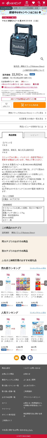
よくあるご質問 (29, 380)
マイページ (6, 409)
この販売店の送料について (33, 70)
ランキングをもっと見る (38, 268)
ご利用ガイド (7, 420)
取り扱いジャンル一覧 (10, 385)
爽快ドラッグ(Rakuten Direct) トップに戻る (25, 113)
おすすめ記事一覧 (8, 397)
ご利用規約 (28, 391)
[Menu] (3, 3)
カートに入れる (29, 105)
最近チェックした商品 (10, 380)
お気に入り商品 (8, 374)
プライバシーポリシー (32, 397)
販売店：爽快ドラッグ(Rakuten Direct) (29, 66)
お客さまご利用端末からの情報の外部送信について (33, 405)
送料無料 (5, 233)
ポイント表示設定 (8, 415)
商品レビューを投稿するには (31, 127)
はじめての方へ (29, 385)
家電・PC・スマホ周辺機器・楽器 (26, 8)
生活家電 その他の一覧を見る (31, 119)
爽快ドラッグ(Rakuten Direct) (23, 233)
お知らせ (27, 374)
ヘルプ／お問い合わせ (32, 368)
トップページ (6, 8)
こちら (30, 430)
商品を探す (6, 368)
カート (4, 403)
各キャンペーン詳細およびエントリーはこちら (20, 87)
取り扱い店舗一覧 (8, 391)
